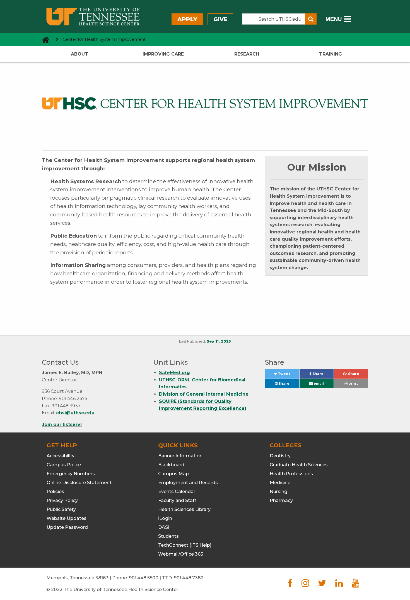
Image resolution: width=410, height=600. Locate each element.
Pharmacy (281, 500)
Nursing (278, 491)
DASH (165, 527)
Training (330, 54)
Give (220, 19)
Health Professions (291, 473)
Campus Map (173, 473)
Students (168, 536)
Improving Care (163, 54)
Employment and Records (188, 482)
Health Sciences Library (184, 509)
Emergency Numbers (71, 473)
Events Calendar (176, 491)
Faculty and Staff (177, 500)
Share (323, 375)
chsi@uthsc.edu (75, 412)
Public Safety (61, 509)
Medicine (280, 482)
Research (246, 54)
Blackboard (171, 464)
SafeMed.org (174, 372)
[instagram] (305, 584)
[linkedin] (339, 584)
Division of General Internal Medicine (204, 394)
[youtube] (355, 584)
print (353, 383)
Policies (55, 491)
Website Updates (66, 518)
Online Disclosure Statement (79, 482)
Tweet (288, 375)
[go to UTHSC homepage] (44, 39)
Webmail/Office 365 (180, 554)
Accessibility (60, 455)
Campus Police (64, 464)
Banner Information (180, 455)
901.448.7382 (189, 577)
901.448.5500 (143, 577)
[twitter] (322, 584)
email (318, 383)
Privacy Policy (62, 500)
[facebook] (290, 584)
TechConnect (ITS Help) (184, 545)
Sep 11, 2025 (219, 341)
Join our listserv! (62, 424)
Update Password (67, 527)
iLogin (165, 518)
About (79, 54)
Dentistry (280, 455)
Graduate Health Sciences (299, 464)
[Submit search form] (311, 19)
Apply (187, 19)
